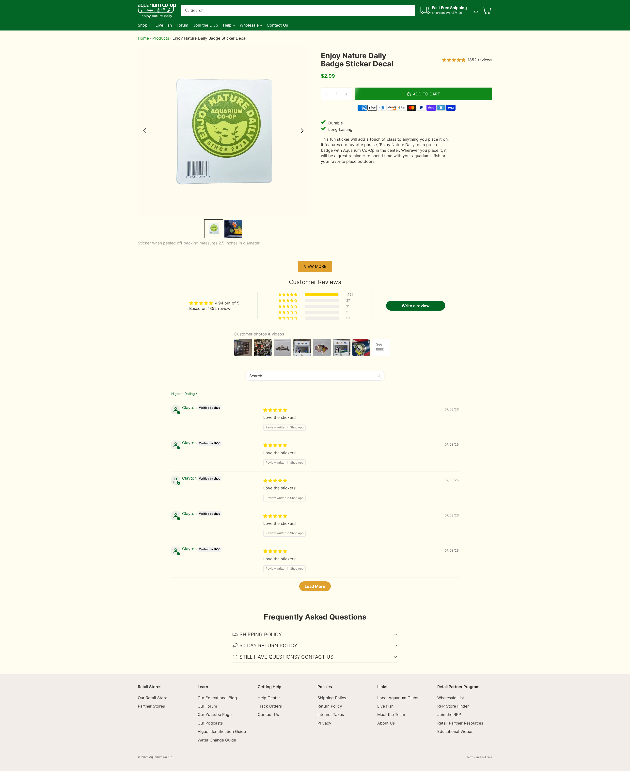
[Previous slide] (143, 131)
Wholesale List (450, 697)
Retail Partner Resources (460, 723)
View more (315, 266)
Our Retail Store (152, 697)
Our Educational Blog (217, 697)
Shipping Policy (331, 697)
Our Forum (207, 706)
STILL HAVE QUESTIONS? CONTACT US (286, 657)
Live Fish (385, 706)
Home (143, 38)
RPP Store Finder (453, 706)
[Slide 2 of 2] (233, 229)
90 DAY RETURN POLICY (268, 646)
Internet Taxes (330, 714)
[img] (275, 410)
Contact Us (268, 714)
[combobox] (292, 10)
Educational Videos (455, 731)
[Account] (476, 10)
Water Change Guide (217, 740)
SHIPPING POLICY (260, 634)
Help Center (269, 697)
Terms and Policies (479, 757)
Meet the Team (391, 714)
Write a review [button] (416, 305)
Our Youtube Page (215, 714)
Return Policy (329, 706)
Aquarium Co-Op (160, 757)
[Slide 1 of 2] (213, 229)
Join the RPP (449, 714)
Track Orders (270, 706)
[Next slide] (303, 131)
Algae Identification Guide (222, 731)
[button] (288, 294)
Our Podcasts (210, 723)
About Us (386, 723)
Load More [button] (315, 586)
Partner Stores (151, 706)
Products (160, 38)
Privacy (324, 723)
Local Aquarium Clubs (397, 697)
